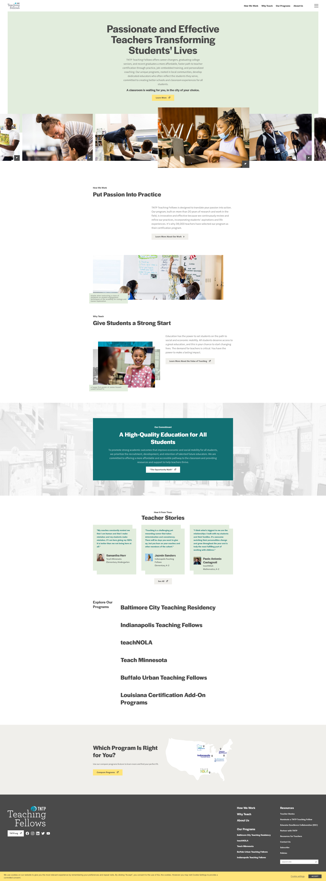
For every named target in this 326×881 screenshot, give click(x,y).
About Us (298, 5)
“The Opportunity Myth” (161, 469)
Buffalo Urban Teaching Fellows (164, 677)
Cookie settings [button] (298, 876)
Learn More (161, 97)
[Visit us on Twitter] (43, 833)
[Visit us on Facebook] (27, 833)
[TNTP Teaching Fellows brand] (14, 6)
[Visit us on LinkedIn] (37, 833)
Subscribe (284, 847)
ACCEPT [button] (315, 876)
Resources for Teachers (291, 836)
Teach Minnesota (144, 660)
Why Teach (267, 5)
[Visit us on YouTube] (48, 833)
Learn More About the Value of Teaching (188, 361)
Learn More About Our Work (168, 236)
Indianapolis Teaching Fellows (161, 625)
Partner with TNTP (288, 830)
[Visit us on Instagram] (32, 833)
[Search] (316, 861)
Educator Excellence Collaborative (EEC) (299, 824)
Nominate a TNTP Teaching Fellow (296, 819)
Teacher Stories (287, 813)
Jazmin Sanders (165, 555)
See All (161, 581)
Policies (283, 852)
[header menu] (316, 5)
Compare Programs (106, 772)
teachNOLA (137, 642)
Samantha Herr (116, 555)
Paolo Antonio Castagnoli (212, 560)
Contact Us (285, 841)
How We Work (251, 5)
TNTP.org (14, 833)
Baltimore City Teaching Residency (168, 607)
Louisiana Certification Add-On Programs (163, 698)
